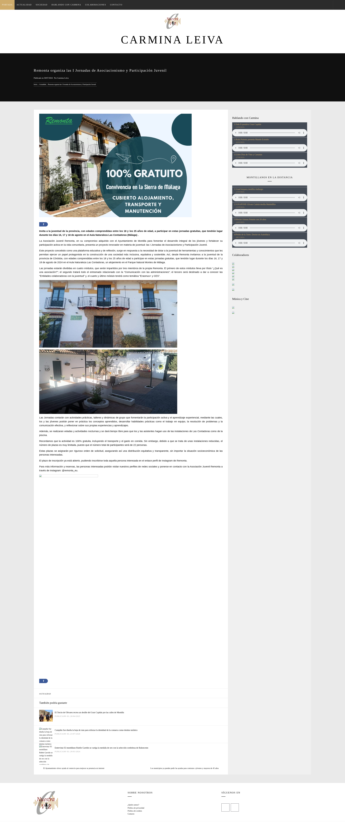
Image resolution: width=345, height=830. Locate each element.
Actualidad (24, 5)
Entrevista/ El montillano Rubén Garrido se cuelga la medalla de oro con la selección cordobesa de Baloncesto (101, 748)
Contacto (116, 5)
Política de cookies (135, 811)
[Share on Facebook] (43, 224)
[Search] (337, 5)
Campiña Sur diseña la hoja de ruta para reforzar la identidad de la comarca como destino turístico (96, 730)
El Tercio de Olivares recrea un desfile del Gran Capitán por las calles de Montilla (89, 712)
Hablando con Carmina (66, 5)
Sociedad (41, 5)
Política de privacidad (136, 808)
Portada (7, 5)
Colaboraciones (95, 5)
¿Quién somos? (133, 805)
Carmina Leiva (172, 40)
